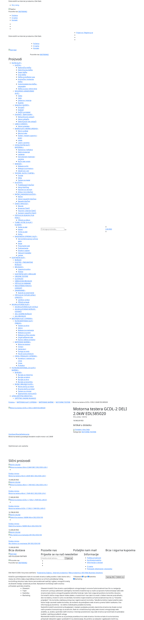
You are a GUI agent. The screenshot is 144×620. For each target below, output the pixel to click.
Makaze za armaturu (25, 168)
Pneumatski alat (24, 246)
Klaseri (20, 229)
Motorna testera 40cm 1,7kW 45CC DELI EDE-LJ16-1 (27, 493)
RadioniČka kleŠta (24, 68)
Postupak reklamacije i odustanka (99, 569)
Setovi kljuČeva (23, 187)
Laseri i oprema (23, 143)
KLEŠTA (18, 65)
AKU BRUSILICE (20, 316)
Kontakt (15, 20)
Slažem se (120, 577)
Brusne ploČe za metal (26, 389)
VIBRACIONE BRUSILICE (23, 281)
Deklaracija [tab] (25, 434)
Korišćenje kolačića (94, 560)
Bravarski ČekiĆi (24, 208)
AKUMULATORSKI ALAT (21, 304)
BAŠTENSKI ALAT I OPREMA (22, 318)
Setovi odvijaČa (23, 119)
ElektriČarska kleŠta (25, 70)
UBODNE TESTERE (21, 276)
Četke (20, 96)
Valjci (20, 98)
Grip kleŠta (22, 75)
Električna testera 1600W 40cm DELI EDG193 (25, 526)
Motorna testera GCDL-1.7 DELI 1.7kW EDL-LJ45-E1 (27, 508)
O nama (15, 18)
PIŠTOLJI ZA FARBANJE (23, 283)
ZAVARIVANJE (20, 290)
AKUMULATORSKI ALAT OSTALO (26, 307)
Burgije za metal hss (25, 375)
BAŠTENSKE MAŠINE (23, 342)
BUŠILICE (18, 260)
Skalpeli (21, 110)
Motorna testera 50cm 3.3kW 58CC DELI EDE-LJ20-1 (27, 476)
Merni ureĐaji (23, 131)
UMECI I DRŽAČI (21, 124)
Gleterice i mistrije (24, 100)
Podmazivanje (23, 248)
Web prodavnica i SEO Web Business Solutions (85, 573)
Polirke (20, 272)
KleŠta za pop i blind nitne (27, 89)
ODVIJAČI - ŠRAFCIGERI (24, 114)
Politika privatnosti (94, 558)
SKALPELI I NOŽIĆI (22, 105)
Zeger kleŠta (22, 72)
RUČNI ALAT (17, 63)
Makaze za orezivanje (26, 330)
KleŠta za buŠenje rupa (26, 77)
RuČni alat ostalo (24, 161)
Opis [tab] (10, 434)
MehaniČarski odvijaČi (26, 117)
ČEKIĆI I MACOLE (22, 204)
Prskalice (21, 365)
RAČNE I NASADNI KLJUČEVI (25, 194)
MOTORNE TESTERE (63, 402)
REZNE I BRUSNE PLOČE (24, 384)
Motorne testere (24, 344)
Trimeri (20, 347)
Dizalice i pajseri (24, 250)
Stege (20, 243)
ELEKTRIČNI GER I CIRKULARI (25, 274)
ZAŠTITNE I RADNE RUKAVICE (25, 398)
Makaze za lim (23, 166)
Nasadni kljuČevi (24, 201)
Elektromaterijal (24, 152)
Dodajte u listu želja (82, 429)
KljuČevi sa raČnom (25, 189)
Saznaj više (110, 577)
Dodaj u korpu (14, 473)
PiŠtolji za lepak (23, 302)
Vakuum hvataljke (24, 253)
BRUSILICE (19, 267)
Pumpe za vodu (23, 351)
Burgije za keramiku (25, 382)
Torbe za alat (22, 232)
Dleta (20, 178)
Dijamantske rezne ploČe (27, 394)
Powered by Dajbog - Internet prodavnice (52, 573)
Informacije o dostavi (95, 562)
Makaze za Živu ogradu (26, 335)
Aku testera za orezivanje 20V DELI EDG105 (24, 543)
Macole (20, 206)
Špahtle (21, 103)
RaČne (20, 197)
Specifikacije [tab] (16, 434)
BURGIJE (18, 372)
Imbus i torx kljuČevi (25, 192)
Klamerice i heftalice (25, 150)
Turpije (20, 175)
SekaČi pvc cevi (23, 171)
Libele (20, 140)
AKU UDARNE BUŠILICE (23, 314)
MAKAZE (18, 164)
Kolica (20, 234)
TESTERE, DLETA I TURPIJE (25, 173)
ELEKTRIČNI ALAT (18, 258)
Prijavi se (68, 558)
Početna (15, 15)
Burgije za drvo (23, 379)
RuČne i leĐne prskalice (26, 340)
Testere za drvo (23, 326)
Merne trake (22, 133)
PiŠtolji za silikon (24, 220)
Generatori (22, 349)
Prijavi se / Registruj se (84, 33)
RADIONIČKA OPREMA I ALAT (26, 236)
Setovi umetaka (23, 126)
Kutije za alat (22, 227)
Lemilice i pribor (24, 300)
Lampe (20, 255)
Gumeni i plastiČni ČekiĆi (27, 213)
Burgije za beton (24, 377)
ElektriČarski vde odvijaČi (27, 121)
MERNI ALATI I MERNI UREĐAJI (26, 129)
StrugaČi (21, 107)
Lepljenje (21, 154)
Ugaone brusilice (24, 269)
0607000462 (22, 11)
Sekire (20, 328)
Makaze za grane (24, 333)
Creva (20, 363)
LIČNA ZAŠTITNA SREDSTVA (22, 396)
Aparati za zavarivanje (26, 293)
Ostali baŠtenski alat (25, 337)
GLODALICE (19, 279)
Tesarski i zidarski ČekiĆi (27, 211)
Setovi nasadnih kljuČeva (27, 199)
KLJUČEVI (19, 182)
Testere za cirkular (25, 391)
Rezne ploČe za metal (26, 386)
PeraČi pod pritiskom (26, 354)
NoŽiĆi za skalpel (24, 112)
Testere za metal (24, 180)
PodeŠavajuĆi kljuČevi (26, 185)
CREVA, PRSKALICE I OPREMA (26, 356)
